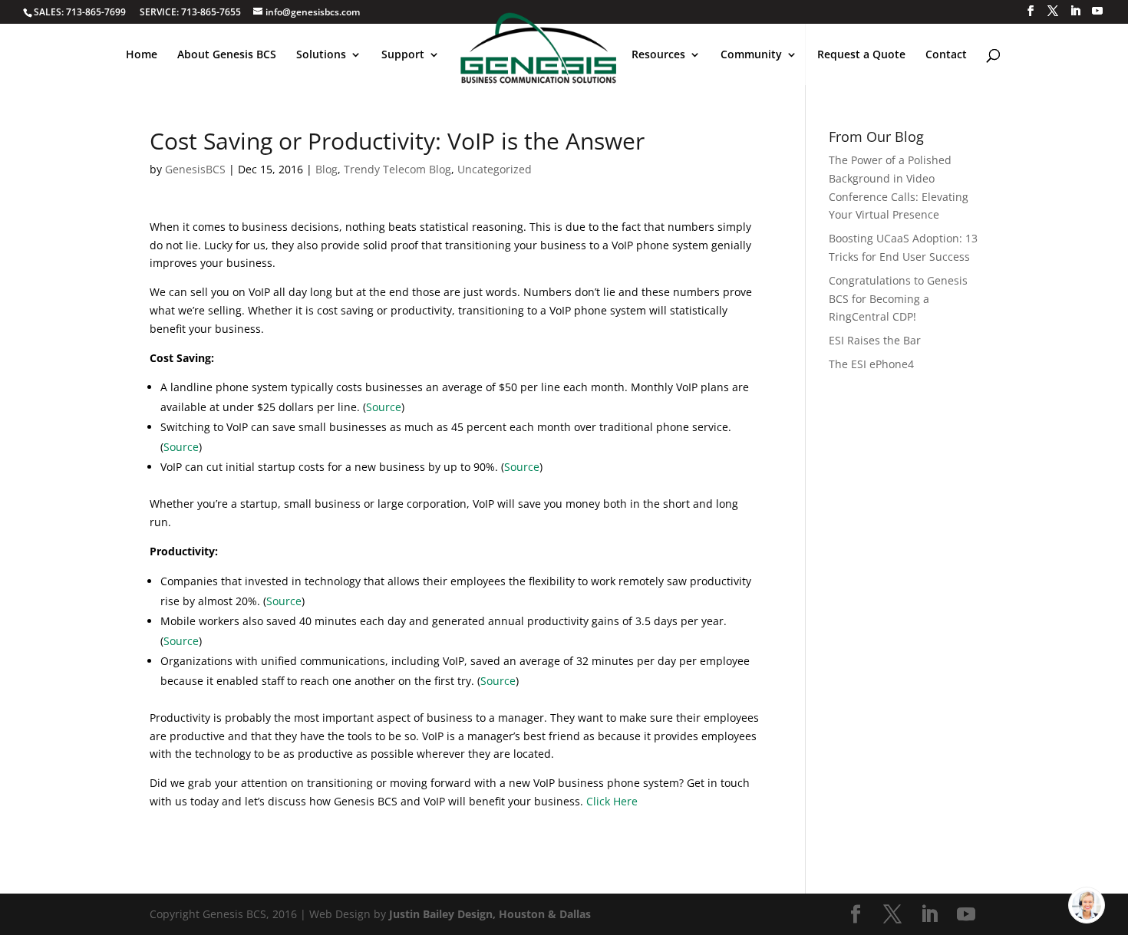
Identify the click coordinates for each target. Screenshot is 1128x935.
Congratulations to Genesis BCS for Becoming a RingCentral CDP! (898, 298)
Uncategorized (494, 169)
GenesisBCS (195, 169)
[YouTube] (1097, 11)
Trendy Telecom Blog (397, 169)
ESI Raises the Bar (875, 340)
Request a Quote (861, 55)
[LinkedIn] (1075, 11)
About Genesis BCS (226, 55)
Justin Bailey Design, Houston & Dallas (490, 914)
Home (141, 55)
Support (402, 55)
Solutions (321, 55)
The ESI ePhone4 (871, 364)
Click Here (612, 801)
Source (383, 407)
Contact (946, 55)
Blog (326, 169)
